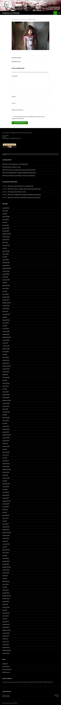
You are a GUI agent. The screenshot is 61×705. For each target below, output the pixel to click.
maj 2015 (4, 578)
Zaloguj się (5, 663)
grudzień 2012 (5, 647)
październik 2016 (6, 532)
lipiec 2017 (5, 509)
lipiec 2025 (5, 242)
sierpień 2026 (5, 208)
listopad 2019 (5, 432)
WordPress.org (6, 672)
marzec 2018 (5, 486)
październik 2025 (6, 233)
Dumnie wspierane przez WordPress (10, 703)
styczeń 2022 (5, 357)
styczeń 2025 (5, 259)
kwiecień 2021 (6, 383)
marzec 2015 (5, 584)
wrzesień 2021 (6, 368)
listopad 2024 (5, 265)
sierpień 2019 (5, 440)
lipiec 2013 (5, 638)
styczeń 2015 (5, 590)
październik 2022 (6, 337)
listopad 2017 (5, 498)
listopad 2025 (5, 231)
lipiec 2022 (5, 343)
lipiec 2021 (5, 374)
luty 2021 (4, 389)
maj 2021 (4, 380)
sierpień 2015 (5, 572)
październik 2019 (6, 435)
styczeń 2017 (5, 524)
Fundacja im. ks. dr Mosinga (10, 13)
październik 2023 (6, 302)
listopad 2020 (5, 397)
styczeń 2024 (5, 294)
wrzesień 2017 (6, 503)
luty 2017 (4, 521)
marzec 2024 (5, 288)
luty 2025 (4, 256)
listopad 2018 (5, 466)
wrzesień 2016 (6, 535)
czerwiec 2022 (6, 346)
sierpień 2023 (5, 308)
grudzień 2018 (5, 463)
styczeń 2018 (5, 492)
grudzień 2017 (5, 495)
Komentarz (15, 76)
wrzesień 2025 (6, 236)
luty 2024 (4, 291)
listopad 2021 (5, 363)
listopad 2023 (5, 300)
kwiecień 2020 (6, 417)
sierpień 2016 (5, 538)
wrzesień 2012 (6, 653)
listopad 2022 (5, 334)
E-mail (14, 103)
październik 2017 (6, 501)
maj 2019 (4, 449)
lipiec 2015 (5, 575)
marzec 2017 (5, 518)
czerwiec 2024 (6, 279)
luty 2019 (4, 458)
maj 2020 (4, 414)
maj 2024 (4, 282)
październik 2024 (6, 268)
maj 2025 (4, 248)
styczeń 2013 (5, 644)
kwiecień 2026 (6, 216)
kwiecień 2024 (6, 285)
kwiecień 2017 (6, 515)
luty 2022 (4, 354)
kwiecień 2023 (6, 320)
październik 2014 (6, 595)
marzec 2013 (5, 641)
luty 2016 (4, 555)
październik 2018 (6, 469)
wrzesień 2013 (6, 633)
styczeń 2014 (5, 621)
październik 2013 (6, 630)
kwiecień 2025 (6, 251)
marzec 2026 (5, 219)
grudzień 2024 (5, 262)
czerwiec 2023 (6, 314)
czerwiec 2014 (6, 607)
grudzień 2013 (5, 624)
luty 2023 (4, 325)
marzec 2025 (5, 254)
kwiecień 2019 (6, 452)
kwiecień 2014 (6, 613)
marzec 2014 (5, 616)
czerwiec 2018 (6, 478)
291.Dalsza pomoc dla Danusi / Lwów (11, 167)
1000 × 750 (25, 19)
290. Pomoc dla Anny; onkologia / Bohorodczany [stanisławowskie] (18, 170)
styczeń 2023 (5, 328)
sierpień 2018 (5, 472)
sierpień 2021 (5, 371)
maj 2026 (4, 213)
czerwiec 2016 (6, 544)
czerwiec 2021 (6, 377)
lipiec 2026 (5, 211)
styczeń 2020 (5, 426)
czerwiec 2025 (6, 245)
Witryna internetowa (17, 110)
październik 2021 (6, 366)
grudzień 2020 (5, 394)
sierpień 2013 (5, 636)
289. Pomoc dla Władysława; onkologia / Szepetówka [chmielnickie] (19, 172)
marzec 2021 (5, 386)
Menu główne (59, 13)
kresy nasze (33, 19)
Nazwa (14, 96)
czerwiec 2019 (6, 446)
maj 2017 (4, 512)
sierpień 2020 (5, 406)
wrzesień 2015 (6, 570)
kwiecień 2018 (6, 483)
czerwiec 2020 (6, 412)
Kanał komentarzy (6, 669)
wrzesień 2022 (6, 340)
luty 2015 (4, 587)
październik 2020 (6, 400)
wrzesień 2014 (6, 598)
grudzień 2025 (5, 228)
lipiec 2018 (5, 475)
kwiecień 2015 (6, 581)
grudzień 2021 (5, 360)
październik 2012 (6, 650)
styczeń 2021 (5, 391)
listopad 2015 (5, 564)
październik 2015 (6, 567)
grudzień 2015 (5, 561)
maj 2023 (4, 317)
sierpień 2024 (5, 274)
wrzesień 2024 (6, 271)
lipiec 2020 (5, 409)
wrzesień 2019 (6, 437)
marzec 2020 (5, 420)
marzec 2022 (5, 351)
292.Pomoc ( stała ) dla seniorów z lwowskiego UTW (15, 164)
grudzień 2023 (5, 297)
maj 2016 (4, 547)
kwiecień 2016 (6, 549)
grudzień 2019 (5, 429)
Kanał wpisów (5, 666)
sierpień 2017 (5, 506)
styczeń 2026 (5, 225)
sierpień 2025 (5, 239)
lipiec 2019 (5, 443)
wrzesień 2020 (6, 403)
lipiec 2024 (5, 277)
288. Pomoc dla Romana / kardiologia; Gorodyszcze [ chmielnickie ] (18, 175)
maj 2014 (4, 610)
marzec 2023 (5, 323)
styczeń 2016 (5, 558)
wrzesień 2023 (6, 305)
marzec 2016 (5, 552)
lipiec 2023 (5, 311)
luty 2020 (4, 423)
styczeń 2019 (5, 460)
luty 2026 (4, 222)
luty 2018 (4, 489)
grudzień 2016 (5, 526)
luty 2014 (4, 618)
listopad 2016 (5, 529)
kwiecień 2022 (6, 348)
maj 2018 (4, 481)
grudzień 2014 (5, 593)
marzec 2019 (5, 455)
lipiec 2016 (5, 541)
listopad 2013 (5, 627)
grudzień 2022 (5, 331)
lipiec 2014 (5, 604)
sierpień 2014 (5, 601)
